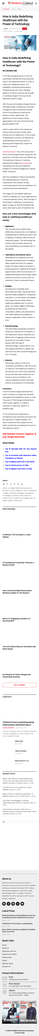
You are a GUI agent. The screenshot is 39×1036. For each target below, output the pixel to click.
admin (6, 28)
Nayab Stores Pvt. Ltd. (22, 761)
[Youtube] (22, 904)
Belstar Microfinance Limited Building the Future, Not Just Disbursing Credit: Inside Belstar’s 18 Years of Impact (18, 781)
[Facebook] (4, 904)
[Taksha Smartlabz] (8, 753)
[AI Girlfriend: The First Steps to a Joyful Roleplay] (19, 522)
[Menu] (3, 3)
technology (25, 163)
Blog (24, 28)
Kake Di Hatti (19, 741)
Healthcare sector (9, 152)
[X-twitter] (18, 904)
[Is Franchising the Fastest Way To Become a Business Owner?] (19, 550)
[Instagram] (8, 904)
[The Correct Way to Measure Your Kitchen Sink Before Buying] (19, 634)
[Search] (36, 3)
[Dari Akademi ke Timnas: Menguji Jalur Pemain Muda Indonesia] (19, 662)
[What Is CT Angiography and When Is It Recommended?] (19, 606)
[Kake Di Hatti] (8, 743)
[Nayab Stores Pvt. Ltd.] (8, 763)
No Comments (8, 31)
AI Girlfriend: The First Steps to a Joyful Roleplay (17, 923)
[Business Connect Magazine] (20, 3)
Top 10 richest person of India (16, 465)
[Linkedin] (13, 904)
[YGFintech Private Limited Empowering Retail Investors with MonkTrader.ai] (19, 710)
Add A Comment (19, 685)
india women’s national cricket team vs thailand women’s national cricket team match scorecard (19, 811)
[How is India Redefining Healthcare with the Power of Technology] (19, 51)
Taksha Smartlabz (20, 751)
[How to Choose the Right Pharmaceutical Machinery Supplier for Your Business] (19, 578)
